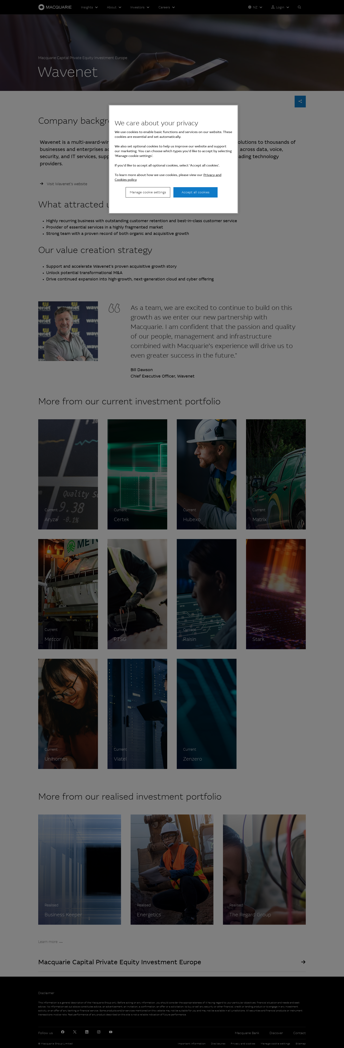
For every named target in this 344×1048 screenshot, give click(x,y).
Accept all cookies (195, 192)
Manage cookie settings (148, 192)
